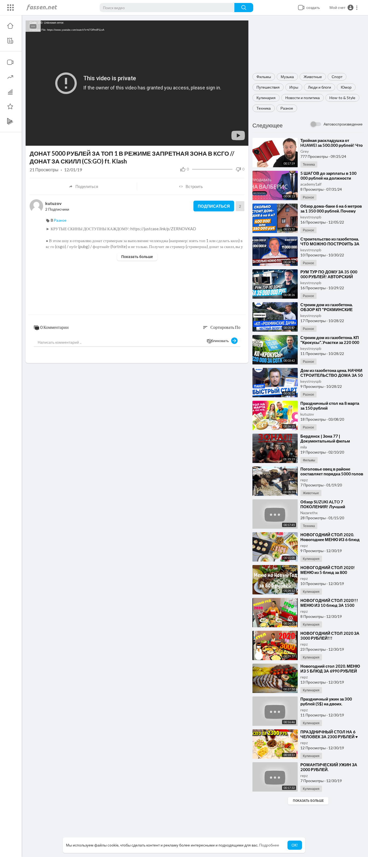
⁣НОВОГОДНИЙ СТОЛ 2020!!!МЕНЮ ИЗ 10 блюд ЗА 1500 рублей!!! (329, 605)
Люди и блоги (319, 87)
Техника (263, 108)
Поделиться (86, 186)
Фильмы (263, 76)
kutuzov (307, 414)
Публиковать (219, 340)
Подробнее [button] (269, 845)
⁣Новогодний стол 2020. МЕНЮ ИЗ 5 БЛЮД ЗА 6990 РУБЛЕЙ (330, 668)
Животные (313, 76)
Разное (286, 108)
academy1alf (310, 184)
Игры (293, 87)
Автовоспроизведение (343, 124)
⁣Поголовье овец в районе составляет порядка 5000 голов (331, 471)
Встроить (194, 186)
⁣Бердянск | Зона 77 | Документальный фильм (325, 438)
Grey (304, 151)
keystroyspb (310, 217)
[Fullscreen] (241, 139)
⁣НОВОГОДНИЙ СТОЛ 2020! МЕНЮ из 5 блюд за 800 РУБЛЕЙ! (327, 572)
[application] (137, 83)
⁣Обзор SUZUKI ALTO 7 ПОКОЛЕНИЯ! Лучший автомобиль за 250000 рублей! (331, 506)
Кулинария (266, 97)
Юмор (346, 87)
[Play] (32, 139)
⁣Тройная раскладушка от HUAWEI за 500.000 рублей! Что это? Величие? (331, 145)
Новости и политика (302, 97)
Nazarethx (309, 512)
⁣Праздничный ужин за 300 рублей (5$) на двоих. (326, 701)
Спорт (337, 76)
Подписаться (214, 206)
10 (222, 139)
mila (303, 447)
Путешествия (268, 87)
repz (304, 480)
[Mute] (231, 139)
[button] (343, 7)
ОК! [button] (294, 845)
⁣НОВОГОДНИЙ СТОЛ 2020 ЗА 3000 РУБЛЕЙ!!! (329, 635)
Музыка (287, 76)
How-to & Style (342, 97)
